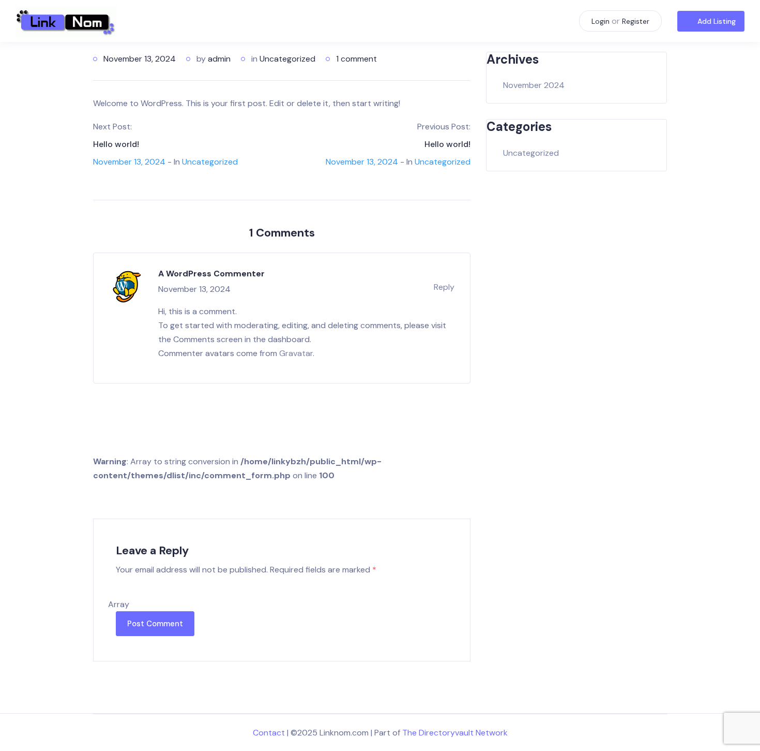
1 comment (356, 58)
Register (635, 21)
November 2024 (534, 85)
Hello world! (116, 144)
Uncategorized (287, 58)
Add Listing (716, 21)
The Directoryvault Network (455, 732)
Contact (269, 732)
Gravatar (296, 353)
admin (219, 58)
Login (600, 21)
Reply (444, 287)
